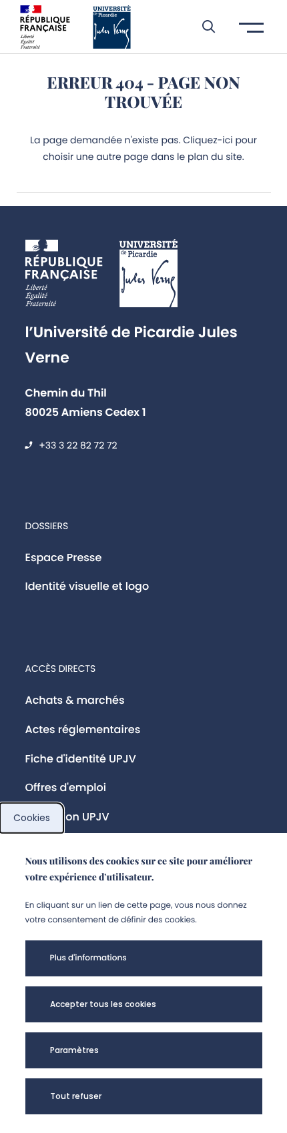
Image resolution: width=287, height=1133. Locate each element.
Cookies (31, 817)
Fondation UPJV (67, 816)
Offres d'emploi (66, 787)
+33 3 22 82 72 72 (78, 445)
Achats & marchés (75, 700)
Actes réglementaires (83, 729)
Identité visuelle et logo (87, 586)
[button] (202, 26)
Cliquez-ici (207, 140)
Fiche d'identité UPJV (80, 758)
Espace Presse (63, 557)
